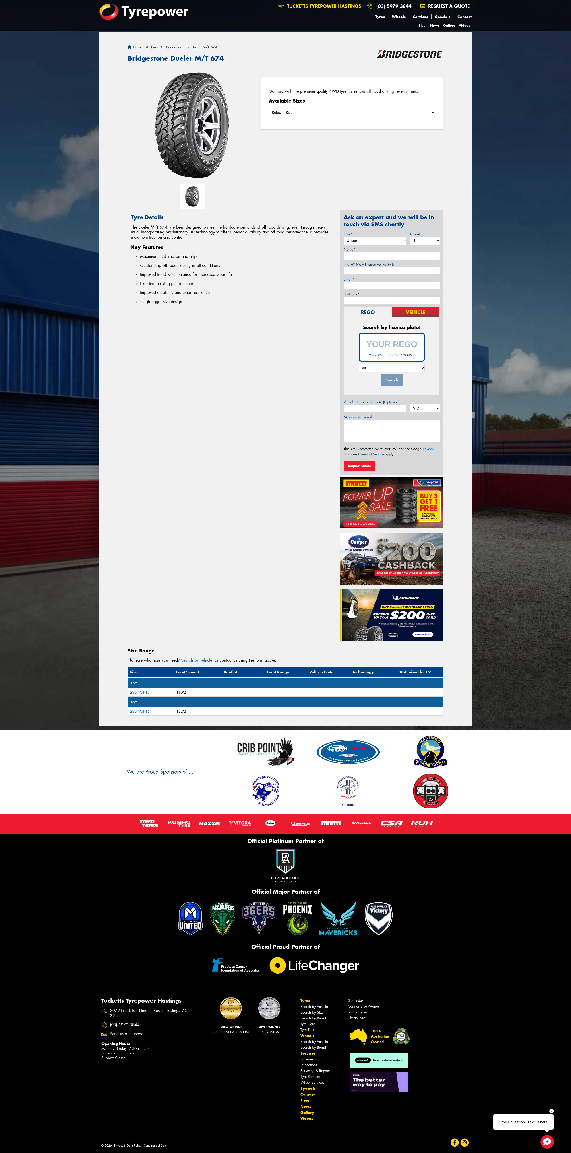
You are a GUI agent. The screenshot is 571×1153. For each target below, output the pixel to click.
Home (137, 47)
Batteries (306, 1059)
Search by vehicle (196, 660)
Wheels (399, 16)
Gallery (449, 25)
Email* (349, 279)
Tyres (380, 16)
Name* (349, 249)
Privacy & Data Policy (127, 1145)
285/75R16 (140, 711)
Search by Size (311, 1012)
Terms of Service (372, 454)
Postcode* (351, 294)
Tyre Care (307, 1024)
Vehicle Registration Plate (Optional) (371, 402)
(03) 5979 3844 (394, 6)
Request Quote (359, 466)
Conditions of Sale (155, 1145)
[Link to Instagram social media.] (465, 1142)
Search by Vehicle (314, 1006)
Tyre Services (310, 1076)
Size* (348, 234)
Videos (464, 25)
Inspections (308, 1065)
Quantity (416, 234)
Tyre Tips (307, 1029)
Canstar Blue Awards (363, 1006)
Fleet (423, 25)
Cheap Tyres (357, 1018)
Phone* (369, 264)
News (435, 25)
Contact (464, 16)
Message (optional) (358, 417)
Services (420, 16)
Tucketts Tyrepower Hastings (323, 6)
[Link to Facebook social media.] (455, 1142)
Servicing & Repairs (315, 1070)
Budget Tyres (357, 1012)
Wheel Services (312, 1082)
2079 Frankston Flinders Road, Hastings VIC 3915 (149, 1013)
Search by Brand (313, 1018)
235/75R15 (140, 692)
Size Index (356, 1000)
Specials (442, 16)
